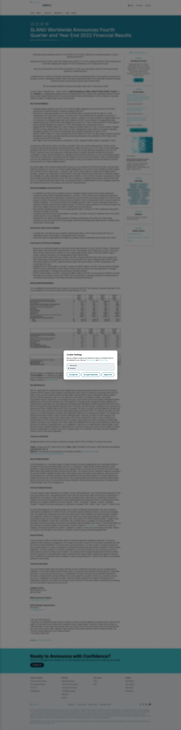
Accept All (73, 375)
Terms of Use (103, 360)
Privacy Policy (91, 360)
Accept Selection (91, 375)
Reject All (108, 375)
